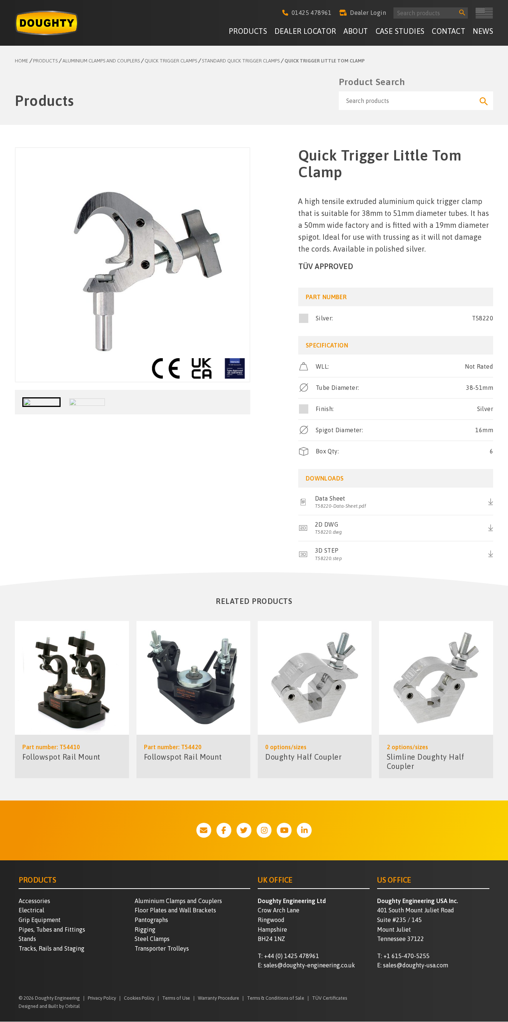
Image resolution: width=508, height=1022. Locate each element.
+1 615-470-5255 (406, 956)
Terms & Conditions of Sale (275, 998)
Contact (448, 31)
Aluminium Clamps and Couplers (178, 901)
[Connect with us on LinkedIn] (304, 830)
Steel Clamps (152, 938)
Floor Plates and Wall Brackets (175, 910)
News (483, 31)
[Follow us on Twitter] (244, 830)
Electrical (31, 910)
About (356, 31)
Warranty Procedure (218, 998)
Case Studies (400, 31)
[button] (41, 402)
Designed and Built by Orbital (49, 1006)
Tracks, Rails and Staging (51, 948)
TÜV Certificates (329, 998)
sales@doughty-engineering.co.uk (309, 965)
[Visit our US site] (484, 13)
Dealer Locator (305, 31)
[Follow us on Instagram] (264, 830)
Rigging (145, 929)
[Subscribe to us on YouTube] (284, 830)
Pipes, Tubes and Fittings (52, 929)
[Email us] (203, 830)
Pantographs (151, 919)
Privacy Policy (102, 998)
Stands (27, 938)
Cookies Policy (139, 998)
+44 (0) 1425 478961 (291, 956)
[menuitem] (248, 32)
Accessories (34, 901)
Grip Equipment (40, 919)
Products (248, 31)
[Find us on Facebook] (224, 830)
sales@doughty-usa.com (415, 965)
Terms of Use (176, 998)
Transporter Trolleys (162, 948)
